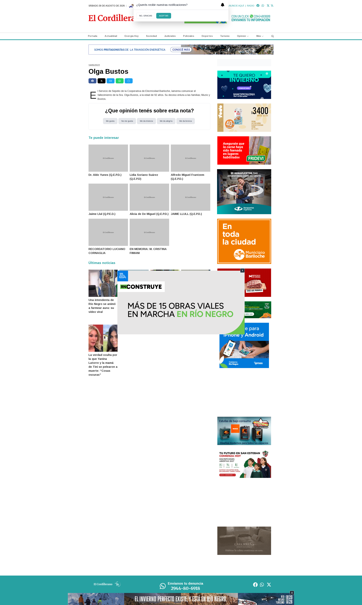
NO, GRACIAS (145, 16)
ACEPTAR (163, 16)
